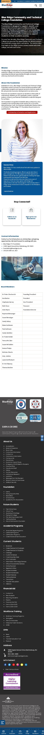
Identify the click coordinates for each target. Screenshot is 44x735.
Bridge (27, 734)
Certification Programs (9, 434)
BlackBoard (35, 734)
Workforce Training (12, 611)
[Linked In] (26, 664)
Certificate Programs (27, 432)
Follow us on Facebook (11, 217)
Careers (20, 734)
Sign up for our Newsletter (31, 217)
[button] (36, 5)
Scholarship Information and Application (22, 112)
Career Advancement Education (28, 434)
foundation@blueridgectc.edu (12, 248)
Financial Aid (9, 588)
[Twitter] (9, 664)
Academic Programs (13, 526)
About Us (7, 441)
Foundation (8, 487)
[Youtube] (13, 664)
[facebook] (5, 664)
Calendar (3, 734)
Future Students (11, 504)
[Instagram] (17, 664)
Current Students (12, 541)
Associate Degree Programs (10, 432)
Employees (12, 734)
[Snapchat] (21, 664)
